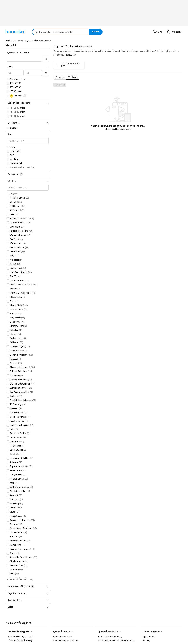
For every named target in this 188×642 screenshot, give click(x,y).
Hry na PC (48, 40)
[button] (24, 59)
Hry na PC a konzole (33, 40)
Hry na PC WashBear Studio (65, 640)
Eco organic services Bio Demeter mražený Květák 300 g (116, 640)
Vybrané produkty (108, 631)
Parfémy (146, 640)
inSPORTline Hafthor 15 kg (110, 636)
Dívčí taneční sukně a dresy (19, 640)
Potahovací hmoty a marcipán (20, 636)
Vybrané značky (61, 631)
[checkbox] (8, 79)
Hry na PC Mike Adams (63, 636)
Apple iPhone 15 (150, 636)
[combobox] (60, 32)
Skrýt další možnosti (19, 579)
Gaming (20, 40)
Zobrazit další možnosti (20, 167)
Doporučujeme (151, 631)
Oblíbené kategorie (18, 631)
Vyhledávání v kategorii (18, 52)
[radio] (8, 108)
